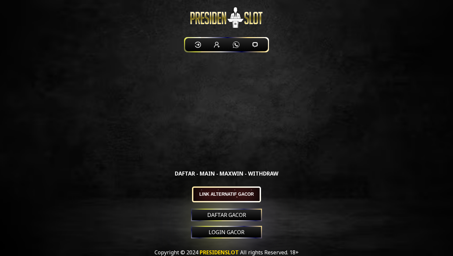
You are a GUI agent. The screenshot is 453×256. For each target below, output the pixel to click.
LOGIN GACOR (226, 232)
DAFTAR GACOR (226, 215)
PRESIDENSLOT (219, 252)
